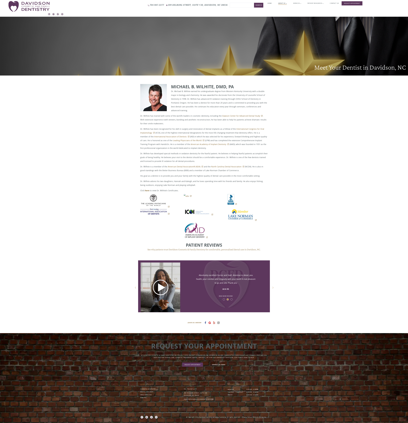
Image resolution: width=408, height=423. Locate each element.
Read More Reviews (226, 296)
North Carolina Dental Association (226, 166)
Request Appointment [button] (352, 3)
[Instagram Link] (63, 15)
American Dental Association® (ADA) (184, 166)
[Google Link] (54, 15)
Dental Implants (146, 392)
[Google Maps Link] (210, 323)
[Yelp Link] (58, 15)
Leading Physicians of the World (187, 140)
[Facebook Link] (49, 15)
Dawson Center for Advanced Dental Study (241, 116)
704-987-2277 (157, 5)
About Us (281, 3)
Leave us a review (194, 323)
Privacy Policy (247, 417)
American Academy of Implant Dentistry (208, 144)
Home (270, 3)
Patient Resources (314, 3)
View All (143, 397)
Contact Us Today (218, 365)
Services (296, 3)
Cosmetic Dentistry (148, 389)
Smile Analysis (146, 395)
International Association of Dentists (170, 136)
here (147, 190)
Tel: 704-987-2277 (190, 389)
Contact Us (334, 3)
